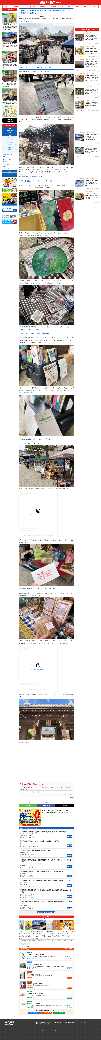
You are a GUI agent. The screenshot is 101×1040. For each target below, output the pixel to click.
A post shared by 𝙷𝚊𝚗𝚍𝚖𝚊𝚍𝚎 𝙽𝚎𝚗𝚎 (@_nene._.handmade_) (38, 535)
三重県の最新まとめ (7, 154)
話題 (69, 6)
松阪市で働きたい (24, 828)
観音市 (28, 943)
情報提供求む (51, 1022)
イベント (77, 6)
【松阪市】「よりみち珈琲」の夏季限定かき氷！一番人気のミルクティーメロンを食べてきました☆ (9, 102)
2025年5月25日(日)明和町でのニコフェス (33, 327)
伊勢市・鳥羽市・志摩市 (8, 169)
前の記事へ (29, 802)
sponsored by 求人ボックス (35, 828)
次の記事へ (64, 802)
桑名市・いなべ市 (7, 159)
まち (62, 6)
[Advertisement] (87, 18)
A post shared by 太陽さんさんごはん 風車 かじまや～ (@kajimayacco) (38, 689)
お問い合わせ (72, 1022)
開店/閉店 (32, 6)
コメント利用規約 (70, 797)
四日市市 (5, 161)
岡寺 (25, 943)
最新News (16, 6)
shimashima (28, 946)
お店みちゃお (53, 6)
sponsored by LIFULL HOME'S (64, 948)
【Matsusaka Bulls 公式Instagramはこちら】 (30, 176)
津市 (4, 156)
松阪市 (58, 2)
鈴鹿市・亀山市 (6, 164)
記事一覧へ (46, 802)
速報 (85, 6)
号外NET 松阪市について (43, 1023)
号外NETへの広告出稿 (62, 1022)
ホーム (38, 1022)
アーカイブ (93, 6)
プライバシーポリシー (82, 1022)
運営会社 (44, 1022)
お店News (42, 6)
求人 (24, 6)
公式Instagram (63, 327)
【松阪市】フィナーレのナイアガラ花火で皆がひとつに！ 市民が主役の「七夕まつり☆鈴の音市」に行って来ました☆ (91, 64)
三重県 (42, 16)
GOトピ (7, 6)
